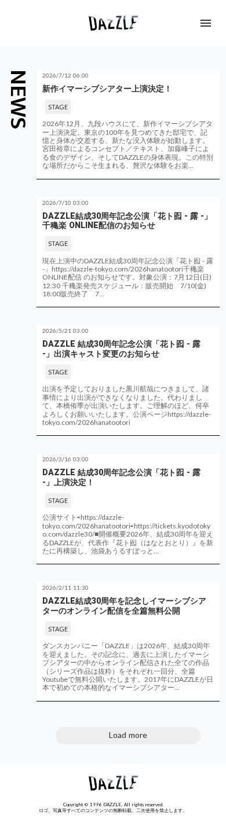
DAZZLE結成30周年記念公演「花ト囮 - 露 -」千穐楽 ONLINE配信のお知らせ (127, 220)
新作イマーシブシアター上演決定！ (107, 88)
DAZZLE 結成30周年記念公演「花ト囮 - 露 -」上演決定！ (121, 477)
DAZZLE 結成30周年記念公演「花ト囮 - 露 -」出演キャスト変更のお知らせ (121, 348)
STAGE (58, 107)
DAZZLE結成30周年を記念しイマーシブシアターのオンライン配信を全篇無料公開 (124, 605)
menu (206, 23)
